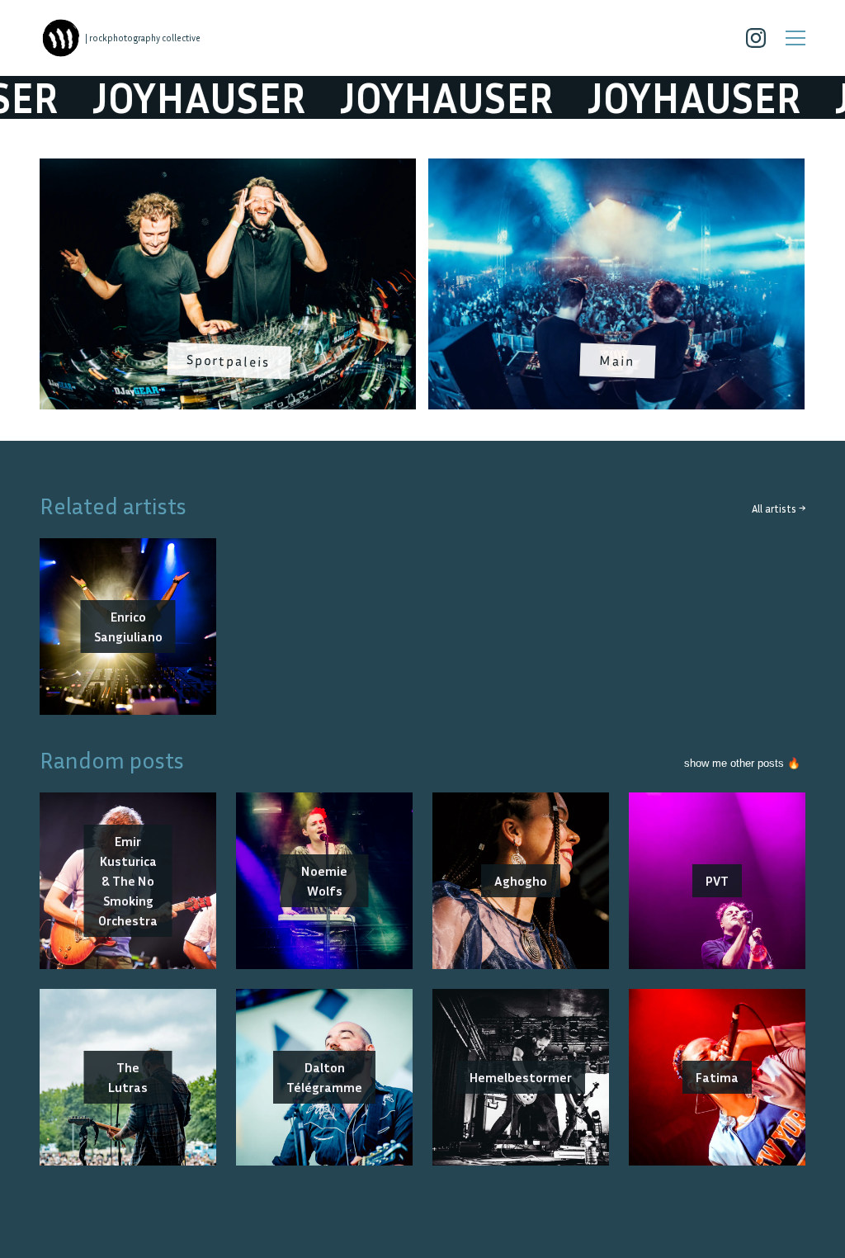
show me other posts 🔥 (742, 763)
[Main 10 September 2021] (616, 168)
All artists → (778, 509)
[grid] (422, 289)
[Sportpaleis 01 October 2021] (228, 168)
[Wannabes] (61, 38)
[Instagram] (756, 38)
